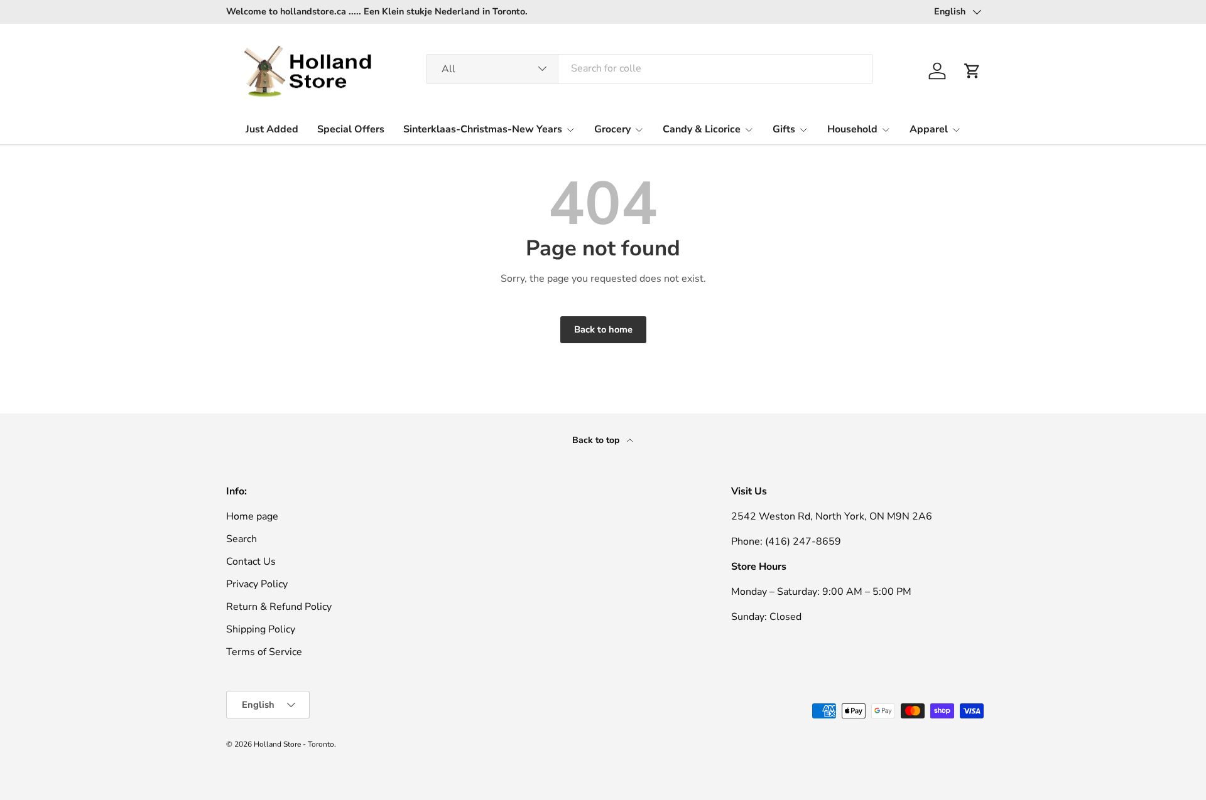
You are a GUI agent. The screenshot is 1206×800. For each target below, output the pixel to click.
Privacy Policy (257, 584)
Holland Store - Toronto (294, 744)
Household (852, 129)
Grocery (612, 129)
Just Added (272, 129)
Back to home (603, 329)
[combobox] (649, 68)
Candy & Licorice (702, 129)
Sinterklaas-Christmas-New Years (482, 129)
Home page (252, 516)
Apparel (929, 129)
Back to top (597, 440)
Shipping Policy (260, 629)
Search (241, 539)
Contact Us (251, 561)
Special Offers (350, 129)
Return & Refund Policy (279, 607)
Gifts (784, 129)
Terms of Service (264, 652)
